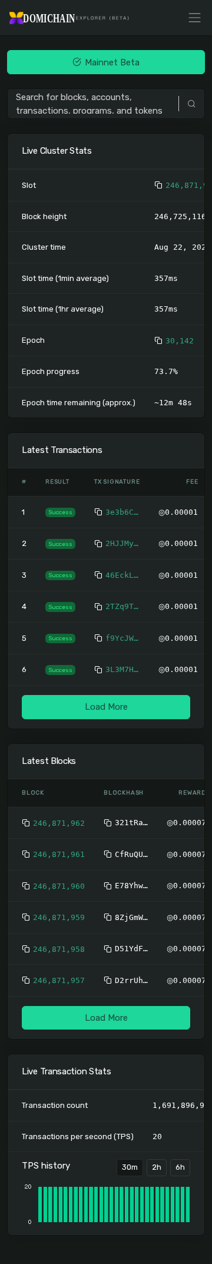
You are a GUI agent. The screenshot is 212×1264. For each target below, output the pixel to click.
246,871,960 (59, 886)
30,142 (179, 340)
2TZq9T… (121, 606)
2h (156, 1167)
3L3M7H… (121, 669)
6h (180, 1167)
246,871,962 (59, 823)
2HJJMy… (121, 543)
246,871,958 (59, 949)
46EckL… (121, 575)
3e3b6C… (121, 512)
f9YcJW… (121, 638)
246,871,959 (59, 917)
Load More (106, 707)
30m (130, 1167)
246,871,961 (59, 854)
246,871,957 (59, 980)
